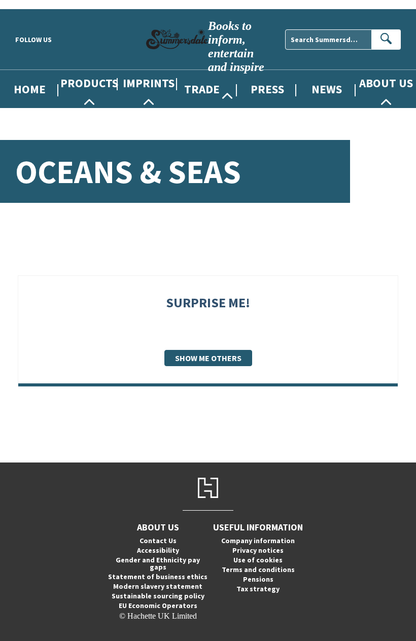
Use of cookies (258, 559)
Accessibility (158, 550)
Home (30, 89)
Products (89, 83)
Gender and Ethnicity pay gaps (158, 563)
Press (267, 89)
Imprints (149, 83)
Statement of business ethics (157, 576)
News (326, 89)
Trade (202, 89)
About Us (386, 83)
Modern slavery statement (157, 586)
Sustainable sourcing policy (158, 595)
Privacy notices (258, 550)
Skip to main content (33, 4)
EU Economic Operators (158, 605)
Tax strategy (258, 588)
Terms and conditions (258, 569)
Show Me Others (208, 358)
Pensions (258, 579)
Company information (258, 540)
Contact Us (158, 540)
